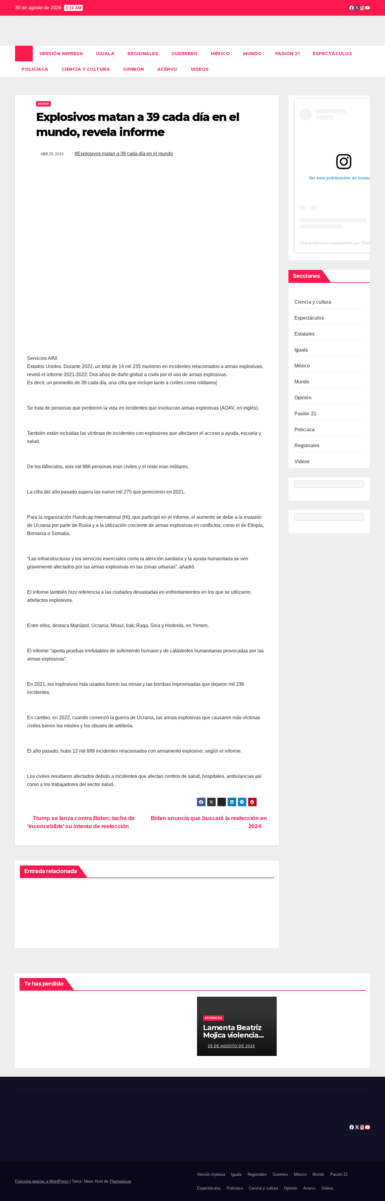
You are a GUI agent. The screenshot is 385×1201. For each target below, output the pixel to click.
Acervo (167, 69)
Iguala (105, 53)
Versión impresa (61, 53)
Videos (200, 69)
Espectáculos (332, 53)
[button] (366, 61)
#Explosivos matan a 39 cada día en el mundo (124, 153)
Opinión (133, 69)
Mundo (252, 53)
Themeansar (120, 1181)
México (220, 53)
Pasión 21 (287, 53)
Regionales (143, 53)
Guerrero (184, 53)
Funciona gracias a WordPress (42, 1181)
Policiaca (35, 69)
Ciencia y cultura (86, 69)
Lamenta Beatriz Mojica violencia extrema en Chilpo (235, 1035)
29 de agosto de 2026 (231, 1046)
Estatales (304, 333)
